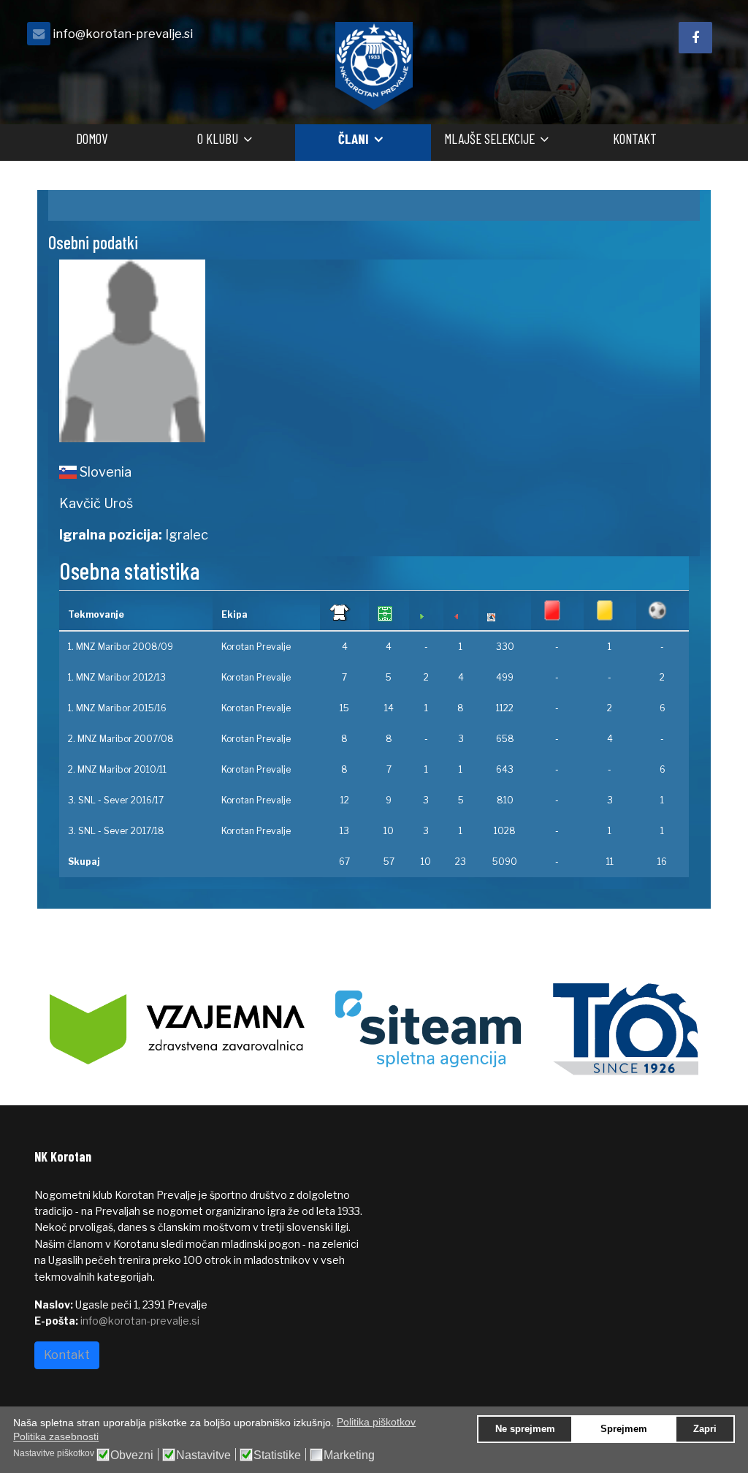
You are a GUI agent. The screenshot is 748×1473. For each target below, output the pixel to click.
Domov (91, 138)
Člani (353, 138)
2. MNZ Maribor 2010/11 (117, 769)
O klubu (217, 138)
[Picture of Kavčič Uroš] (211, 351)
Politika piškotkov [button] (376, 1422)
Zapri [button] (705, 1429)
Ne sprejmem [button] (525, 1429)
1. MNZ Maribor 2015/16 (117, 708)
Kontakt (635, 138)
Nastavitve (203, 1455)
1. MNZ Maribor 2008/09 (120, 646)
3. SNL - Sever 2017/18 (116, 830)
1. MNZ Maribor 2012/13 (117, 677)
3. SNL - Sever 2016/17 (116, 800)
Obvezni (131, 1455)
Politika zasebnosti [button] (56, 1436)
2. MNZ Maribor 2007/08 (121, 738)
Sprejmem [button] (623, 1429)
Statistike (277, 1455)
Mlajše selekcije (489, 138)
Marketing (349, 1455)
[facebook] (695, 37)
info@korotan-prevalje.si (123, 33)
